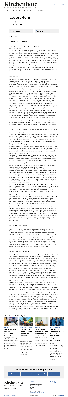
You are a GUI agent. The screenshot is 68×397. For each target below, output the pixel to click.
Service (18, 10)
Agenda (32, 10)
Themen (6, 10)
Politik (6, 327)
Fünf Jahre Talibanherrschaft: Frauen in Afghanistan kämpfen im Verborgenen (57, 334)
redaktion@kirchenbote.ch (37, 392)
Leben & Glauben (28, 327)
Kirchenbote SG (14, 374)
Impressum (13, 395)
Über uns (26, 10)
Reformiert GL (54, 374)
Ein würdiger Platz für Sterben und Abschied (41, 331)
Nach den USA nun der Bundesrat (10, 331)
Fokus (13, 10)
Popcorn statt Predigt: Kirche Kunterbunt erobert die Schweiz (25, 333)
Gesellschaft (38, 327)
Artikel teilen (41, 31)
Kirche (21, 327)
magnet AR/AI (40, 374)
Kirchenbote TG (27, 374)
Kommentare (16, 31)
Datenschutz (7, 395)
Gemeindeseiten (42, 10)
